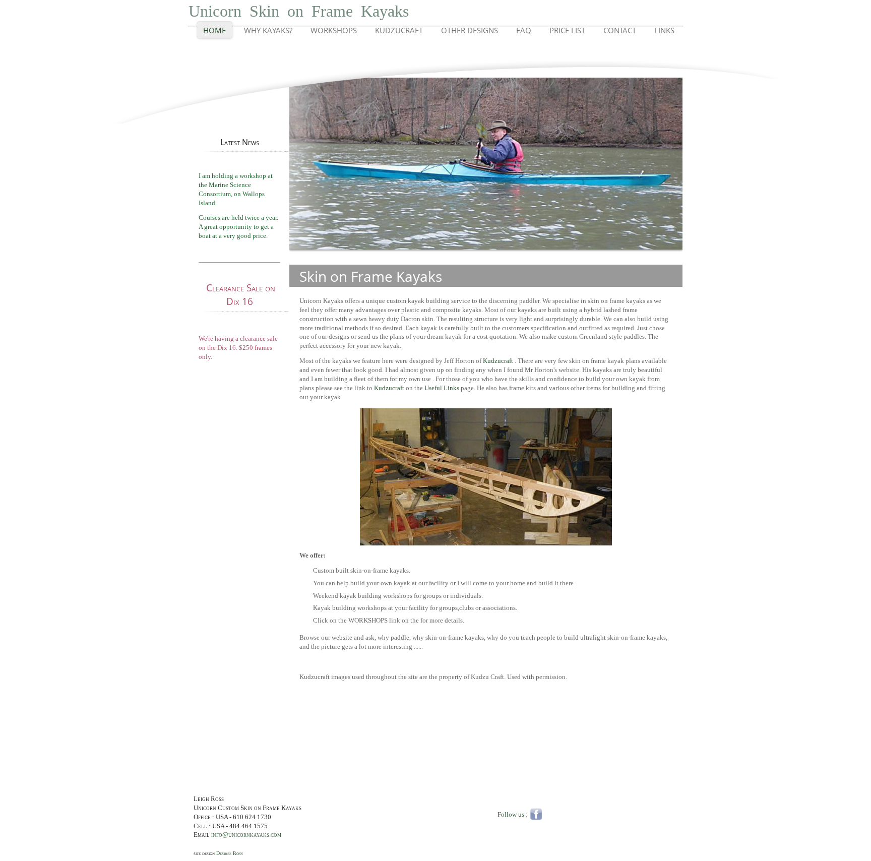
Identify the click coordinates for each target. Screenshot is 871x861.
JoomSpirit (868, 825)
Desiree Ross (229, 853)
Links (664, 30)
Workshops (333, 30)
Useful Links (441, 388)
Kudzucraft (399, 30)
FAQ (523, 30)
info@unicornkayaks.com (246, 834)
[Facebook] (536, 813)
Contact (619, 30)
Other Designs (469, 30)
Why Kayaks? (268, 30)
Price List (567, 30)
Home (214, 30)
